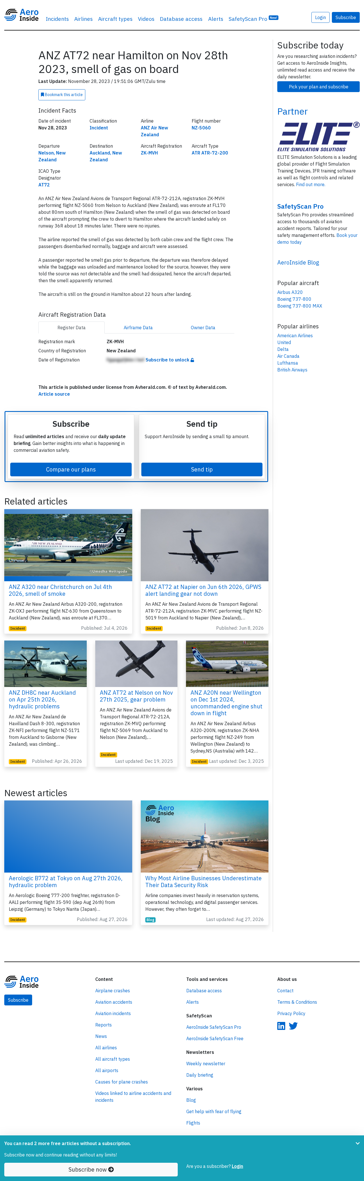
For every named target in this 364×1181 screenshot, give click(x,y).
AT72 (44, 185)
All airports (106, 1070)
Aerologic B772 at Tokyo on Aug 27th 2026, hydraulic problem (66, 881)
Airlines (83, 18)
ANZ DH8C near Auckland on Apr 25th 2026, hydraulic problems (42, 699)
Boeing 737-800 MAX (299, 306)
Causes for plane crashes (121, 1082)
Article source (54, 394)
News (101, 1036)
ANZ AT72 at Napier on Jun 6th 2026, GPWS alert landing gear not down (203, 590)
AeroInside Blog (298, 262)
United (284, 342)
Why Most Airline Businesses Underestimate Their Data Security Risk (203, 881)
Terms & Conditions (297, 1002)
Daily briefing (199, 1075)
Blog (150, 920)
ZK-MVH (149, 153)
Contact (285, 990)
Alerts (215, 18)
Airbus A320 (290, 292)
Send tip (202, 469)
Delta (283, 349)
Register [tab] (71, 327)
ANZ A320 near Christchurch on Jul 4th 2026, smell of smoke (60, 590)
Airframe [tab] (138, 327)
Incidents (57, 18)
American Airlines (295, 335)
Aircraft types (115, 18)
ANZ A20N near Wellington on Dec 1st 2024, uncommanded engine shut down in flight (226, 703)
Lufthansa (287, 363)
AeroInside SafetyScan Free (214, 1038)
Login (320, 17)
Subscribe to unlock (168, 360)
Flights (193, 1123)
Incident (99, 128)
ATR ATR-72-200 (210, 153)
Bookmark (63, 94)
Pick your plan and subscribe (318, 87)
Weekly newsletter (205, 1063)
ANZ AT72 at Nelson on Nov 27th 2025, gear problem (136, 696)
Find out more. (310, 184)
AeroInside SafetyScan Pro (213, 1027)
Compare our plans (71, 469)
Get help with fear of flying (213, 1111)
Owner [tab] (203, 327)
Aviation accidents (113, 1002)
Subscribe (346, 17)
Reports (103, 1025)
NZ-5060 (201, 128)
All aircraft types (112, 1059)
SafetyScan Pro (253, 18)
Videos (146, 18)
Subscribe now (88, 1169)
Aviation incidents (113, 1013)
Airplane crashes (112, 990)
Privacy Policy (291, 1013)
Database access (181, 18)
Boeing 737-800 (294, 299)
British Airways (292, 370)
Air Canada (288, 356)
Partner (292, 111)
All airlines (106, 1047)
